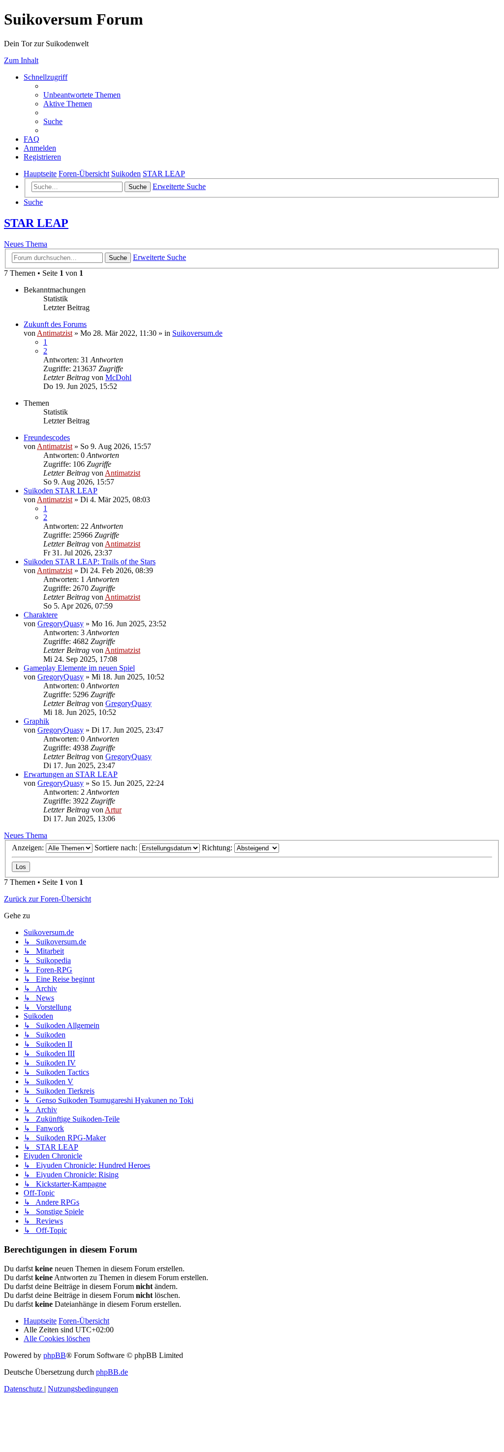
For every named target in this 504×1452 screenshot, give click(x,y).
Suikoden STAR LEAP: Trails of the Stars (90, 561)
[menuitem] (82, 95)
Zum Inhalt (21, 60)
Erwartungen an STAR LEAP (71, 774)
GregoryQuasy (60, 623)
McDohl (118, 377)
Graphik (36, 721)
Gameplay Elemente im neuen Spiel (79, 668)
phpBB (54, 1355)
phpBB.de (112, 1372)
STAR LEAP (36, 223)
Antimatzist (54, 333)
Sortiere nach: (116, 847)
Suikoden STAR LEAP (60, 490)
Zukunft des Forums (55, 324)
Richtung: (218, 847)
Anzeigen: (29, 847)
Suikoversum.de (197, 333)
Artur (113, 810)
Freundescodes (47, 437)
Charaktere (41, 615)
